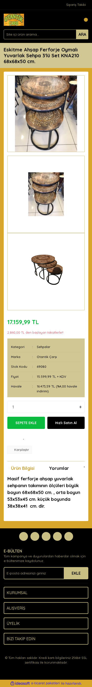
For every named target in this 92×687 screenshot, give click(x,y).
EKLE (76, 573)
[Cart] (83, 20)
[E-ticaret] (45, 683)
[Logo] (14, 19)
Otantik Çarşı (47, 357)
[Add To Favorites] (24, 437)
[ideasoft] (20, 683)
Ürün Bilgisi (22, 468)
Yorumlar (59, 468)
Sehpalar (43, 347)
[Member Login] (74, 20)
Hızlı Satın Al (66, 423)
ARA (82, 34)
